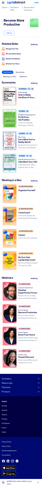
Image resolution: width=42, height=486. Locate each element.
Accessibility (6, 455)
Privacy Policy (6, 442)
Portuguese (6, 423)
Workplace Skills (14, 8)
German (4, 406)
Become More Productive (29, 8)
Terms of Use (6, 446)
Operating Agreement (9, 450)
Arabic (4, 432)
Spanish (4, 410)
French (4, 428)
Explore (4, 7)
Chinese (4, 419)
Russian (4, 414)
